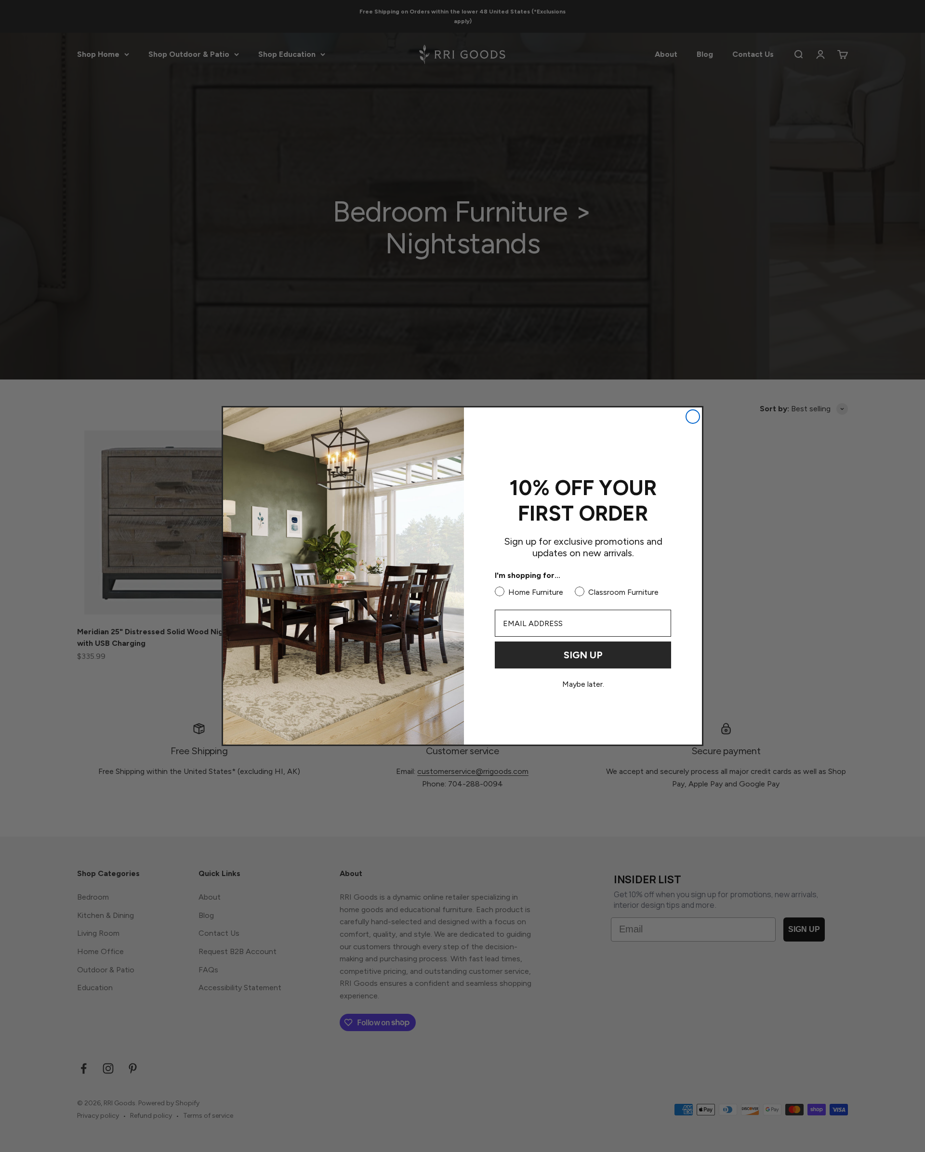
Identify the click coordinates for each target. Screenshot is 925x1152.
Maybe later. (583, 684)
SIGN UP (583, 655)
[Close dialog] (693, 416)
